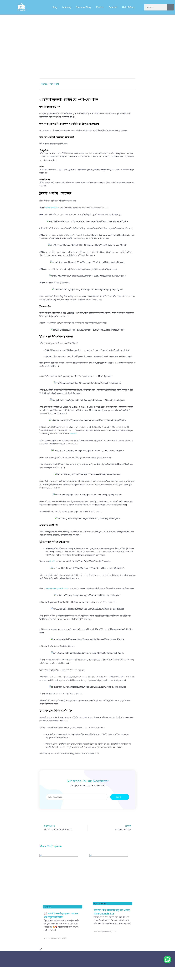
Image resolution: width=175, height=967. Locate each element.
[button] (88, 83)
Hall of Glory (128, 7)
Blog (55, 7)
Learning (66, 7)
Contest (113, 7)
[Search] (170, 7)
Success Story (83, 7)
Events (100, 7)
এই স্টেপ (52, 561)
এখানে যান (73, 434)
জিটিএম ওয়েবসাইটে (51, 208)
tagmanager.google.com (57, 588)
